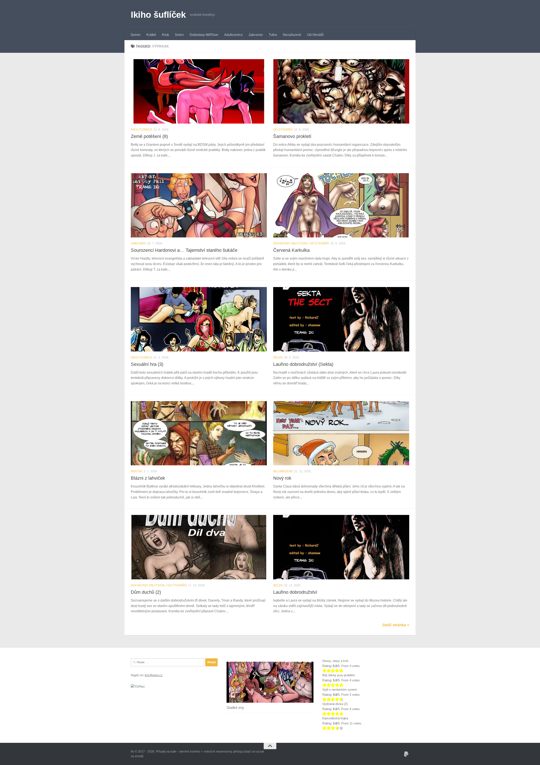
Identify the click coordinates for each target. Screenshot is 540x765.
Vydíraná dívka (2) (335, 704)
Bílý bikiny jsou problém (338, 675)
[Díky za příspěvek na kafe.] (406, 754)
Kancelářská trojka (335, 718)
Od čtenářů (315, 35)
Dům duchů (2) (146, 592)
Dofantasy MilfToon (204, 35)
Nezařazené (292, 35)
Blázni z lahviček (148, 478)
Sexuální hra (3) (147, 364)
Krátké (151, 35)
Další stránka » (395, 625)
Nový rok (282, 478)
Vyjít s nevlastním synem (339, 689)
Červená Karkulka (291, 250)
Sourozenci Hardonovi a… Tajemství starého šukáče (184, 250)
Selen (179, 35)
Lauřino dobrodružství (295, 592)
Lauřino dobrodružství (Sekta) (303, 364)
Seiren (135, 35)
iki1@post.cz (154, 675)
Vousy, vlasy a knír (335, 661)
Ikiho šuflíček (158, 15)
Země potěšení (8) (149, 136)
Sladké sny (235, 708)
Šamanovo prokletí (292, 136)
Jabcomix (255, 35)
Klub (165, 35)
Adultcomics (233, 35)
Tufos (273, 35)
